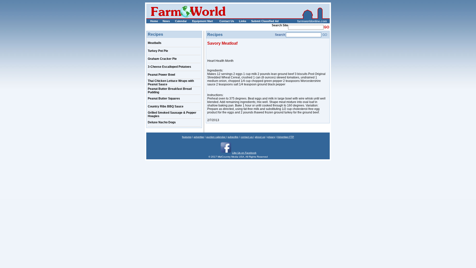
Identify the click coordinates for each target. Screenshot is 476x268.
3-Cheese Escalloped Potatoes (169, 66)
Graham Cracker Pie (162, 59)
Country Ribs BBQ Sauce (165, 106)
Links (242, 21)
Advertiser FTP (285, 136)
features (186, 136)
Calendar (181, 21)
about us (260, 136)
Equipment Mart (202, 21)
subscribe (233, 136)
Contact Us (226, 21)
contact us (247, 136)
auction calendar (216, 136)
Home (154, 21)
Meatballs (154, 43)
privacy (271, 136)
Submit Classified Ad (259, 21)
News (166, 21)
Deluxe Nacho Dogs (162, 122)
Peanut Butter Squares (164, 98)
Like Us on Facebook (244, 152)
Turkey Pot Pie (158, 51)
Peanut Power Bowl (161, 74)
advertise (199, 136)
